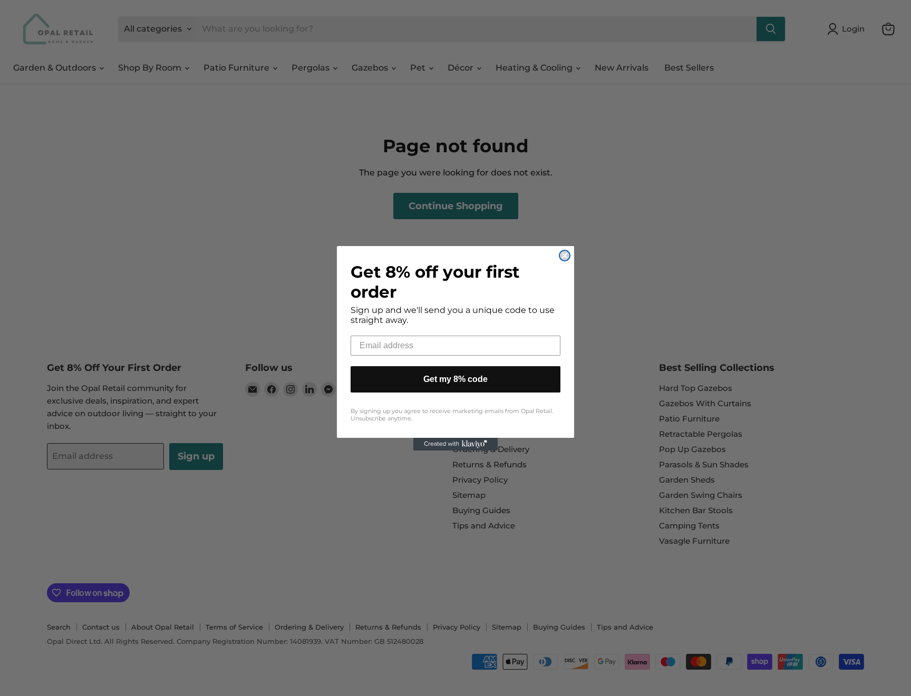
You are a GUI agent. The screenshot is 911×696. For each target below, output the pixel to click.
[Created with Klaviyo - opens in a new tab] (455, 444)
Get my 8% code (455, 379)
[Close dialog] (564, 255)
